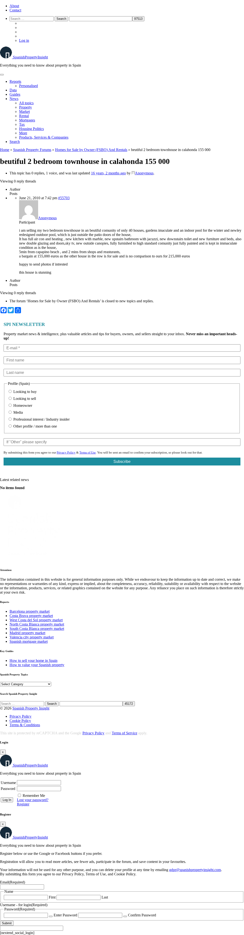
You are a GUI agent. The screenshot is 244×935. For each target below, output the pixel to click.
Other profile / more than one (34, 426)
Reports (15, 81)
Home (4, 150)
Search (15, 142)
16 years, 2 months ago (108, 173)
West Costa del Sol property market (36, 620)
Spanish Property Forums (32, 150)
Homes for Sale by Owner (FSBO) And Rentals (91, 150)
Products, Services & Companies (43, 137)
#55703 (64, 198)
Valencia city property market (32, 637)
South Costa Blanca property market (37, 629)
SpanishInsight (30, 57)
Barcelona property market (30, 611)
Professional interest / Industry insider (41, 419)
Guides (15, 94)
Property (25, 107)
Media (17, 412)
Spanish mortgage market (29, 641)
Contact (15, 10)
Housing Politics (31, 129)
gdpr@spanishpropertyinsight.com (195, 870)
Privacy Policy (66, 452)
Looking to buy (24, 392)
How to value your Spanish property (37, 665)
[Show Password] (51, 916)
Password (8, 789)
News (14, 99)
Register (23, 804)
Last (105, 897)
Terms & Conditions (25, 725)
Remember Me (34, 796)
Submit (7, 923)
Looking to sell (24, 399)
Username (8, 783)
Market (24, 112)
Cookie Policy (20, 721)
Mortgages (27, 120)
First (52, 897)
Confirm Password (142, 915)
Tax (22, 124)
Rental (24, 116)
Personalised (28, 86)
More (23, 133)
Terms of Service (124, 733)
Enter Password (65, 915)
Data (13, 90)
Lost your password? (32, 800)
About (14, 6)
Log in (24, 40)
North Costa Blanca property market (37, 624)
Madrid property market (27, 633)
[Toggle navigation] (2, 74)
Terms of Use (87, 452)
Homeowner (22, 405)
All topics (26, 103)
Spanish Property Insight (30, 708)
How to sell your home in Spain (33, 660)
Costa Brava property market (31, 616)
